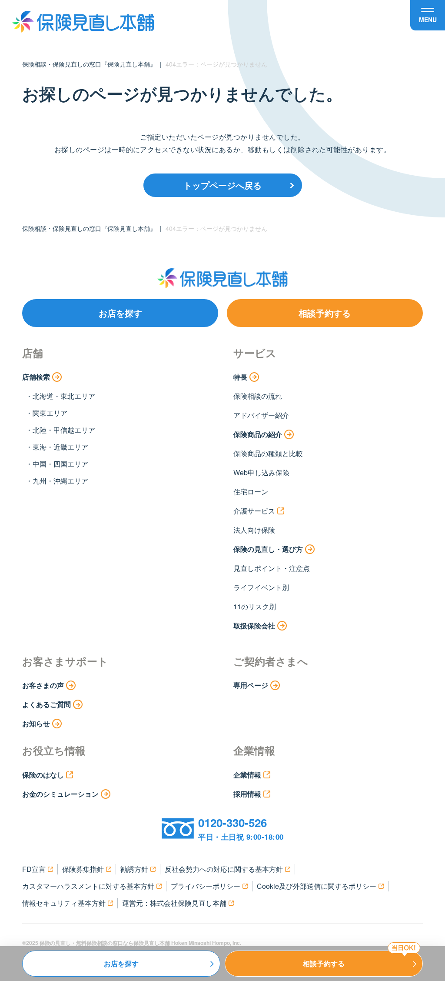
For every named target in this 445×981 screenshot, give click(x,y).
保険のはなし (43, 775)
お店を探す (120, 313)
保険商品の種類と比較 (268, 453)
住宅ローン (250, 492)
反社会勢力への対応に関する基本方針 (224, 869)
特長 (240, 377)
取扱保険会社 (254, 626)
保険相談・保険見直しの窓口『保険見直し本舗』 (89, 64)
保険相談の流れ (257, 396)
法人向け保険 (254, 530)
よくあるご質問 (46, 704)
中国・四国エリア (60, 464)
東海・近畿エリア (60, 447)
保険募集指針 (83, 869)
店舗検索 (36, 377)
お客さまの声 (43, 685)
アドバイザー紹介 (261, 415)
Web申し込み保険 (261, 472)
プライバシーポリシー (205, 886)
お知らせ (36, 723)
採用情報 (247, 794)
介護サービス (254, 511)
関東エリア (50, 413)
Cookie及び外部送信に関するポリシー (316, 886)
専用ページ (250, 685)
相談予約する (325, 313)
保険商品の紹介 (257, 434)
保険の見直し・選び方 (268, 549)
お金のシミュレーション (60, 794)
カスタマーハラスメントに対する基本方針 (88, 886)
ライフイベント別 (261, 587)
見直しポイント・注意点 (271, 568)
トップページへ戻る (222, 185)
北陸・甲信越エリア (64, 430)
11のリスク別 (254, 606)
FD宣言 (34, 869)
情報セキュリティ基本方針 (64, 903)
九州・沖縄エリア (60, 481)
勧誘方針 (134, 869)
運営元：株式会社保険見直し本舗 (174, 903)
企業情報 (247, 775)
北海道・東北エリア (64, 396)
